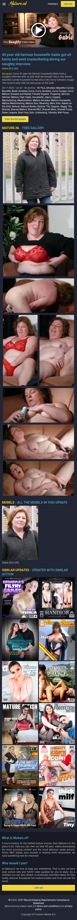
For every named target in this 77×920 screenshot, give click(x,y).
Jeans (47, 97)
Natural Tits (43, 106)
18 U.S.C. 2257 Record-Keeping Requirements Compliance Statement (38, 902)
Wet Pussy (63, 112)
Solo (31, 112)
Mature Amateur (41, 100)
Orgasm (55, 106)
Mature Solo (31, 103)
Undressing (41, 112)
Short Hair (23, 112)
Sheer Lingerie (9, 112)
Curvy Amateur (43, 91)
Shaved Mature (19, 109)
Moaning (44, 103)
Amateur (50, 88)
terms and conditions (48, 906)
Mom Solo (55, 103)
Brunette (6, 91)
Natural (16, 106)
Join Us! (68, 4)
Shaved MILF (34, 109)
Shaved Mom (49, 109)
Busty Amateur (19, 91)
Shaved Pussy (64, 109)
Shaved (6, 109)
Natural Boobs (28, 106)
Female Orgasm (40, 94)
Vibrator (52, 112)
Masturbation (24, 100)
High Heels (25, 97)
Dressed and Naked (20, 94)
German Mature (10, 97)
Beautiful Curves (65, 88)
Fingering (55, 94)
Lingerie (56, 97)
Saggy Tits (66, 106)
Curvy (31, 91)
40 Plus (41, 88)
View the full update (15, 119)
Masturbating (9, 100)
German (65, 94)
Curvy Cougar (59, 91)
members (53, 4)
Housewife (37, 97)
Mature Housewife (60, 100)
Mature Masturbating (13, 103)
